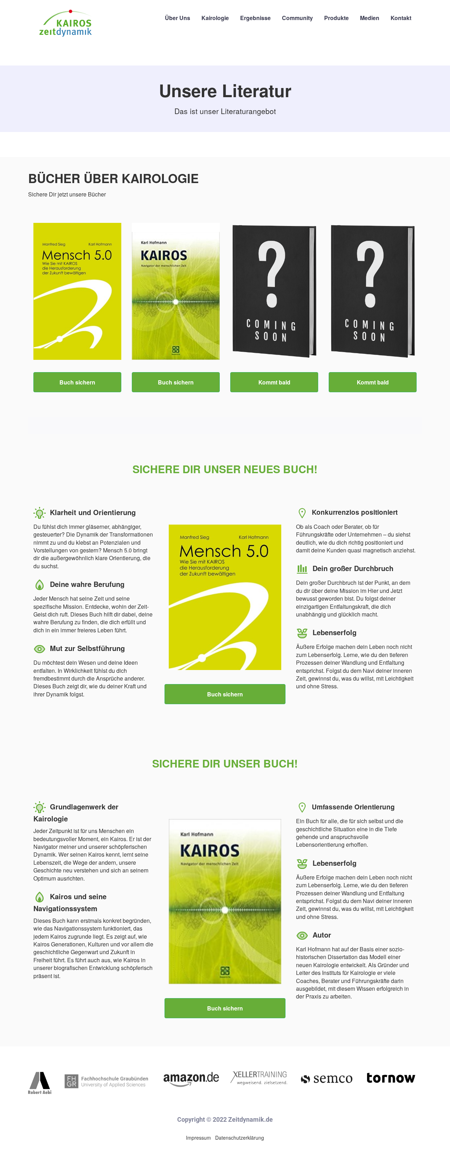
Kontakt (401, 18)
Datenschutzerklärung (239, 1137)
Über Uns (177, 18)
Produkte (336, 18)
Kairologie (215, 18)
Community (297, 18)
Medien (369, 18)
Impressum (198, 1137)
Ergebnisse (255, 18)
